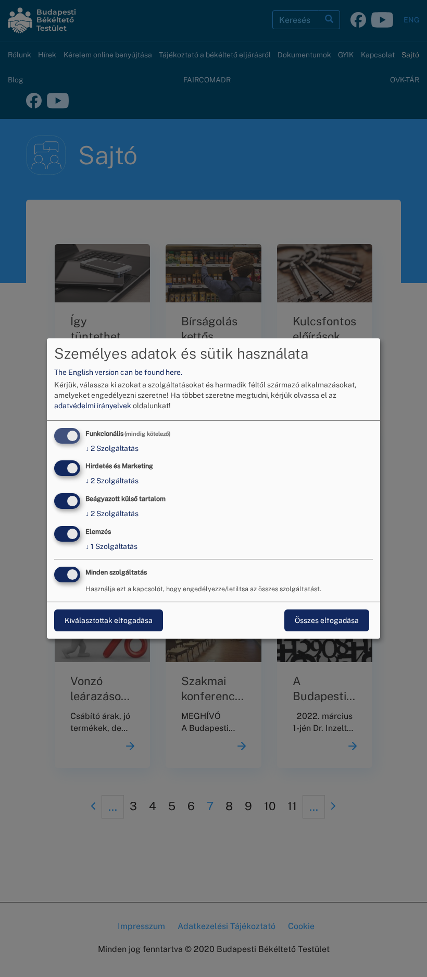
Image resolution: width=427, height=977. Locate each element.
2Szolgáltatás (112, 448)
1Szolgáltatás (111, 546)
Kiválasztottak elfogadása (109, 620)
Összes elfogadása (327, 620)
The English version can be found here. (118, 372)
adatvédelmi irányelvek (92, 405)
